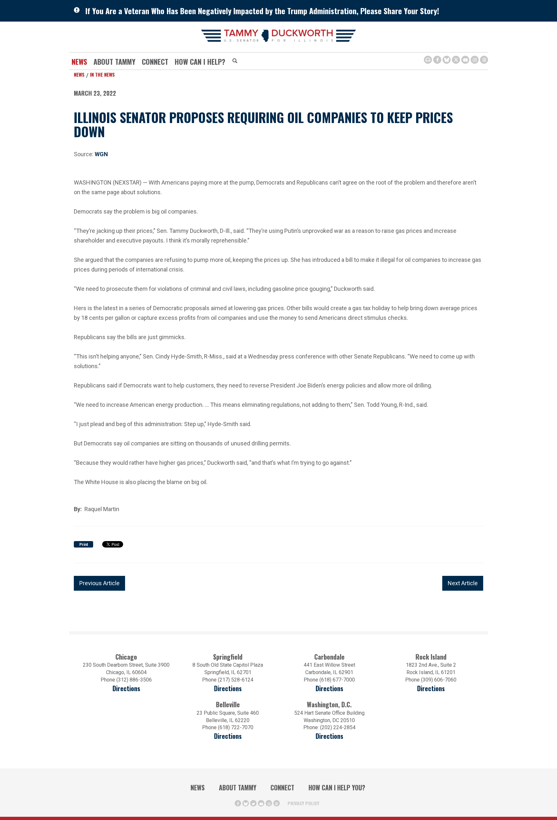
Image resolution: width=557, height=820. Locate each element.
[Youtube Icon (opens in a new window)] (465, 60)
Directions (126, 688)
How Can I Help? (200, 61)
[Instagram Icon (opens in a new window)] (475, 60)
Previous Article (99, 583)
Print (83, 544)
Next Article (463, 583)
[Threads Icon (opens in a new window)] (484, 60)
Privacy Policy (303, 803)
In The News (102, 74)
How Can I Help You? (336, 787)
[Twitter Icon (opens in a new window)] (456, 60)
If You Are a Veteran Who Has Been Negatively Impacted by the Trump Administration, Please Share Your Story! (262, 10)
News (79, 61)
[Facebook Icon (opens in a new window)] (437, 60)
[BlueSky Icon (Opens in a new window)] (447, 60)
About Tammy (237, 787)
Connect (155, 61)
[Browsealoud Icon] (428, 60)
